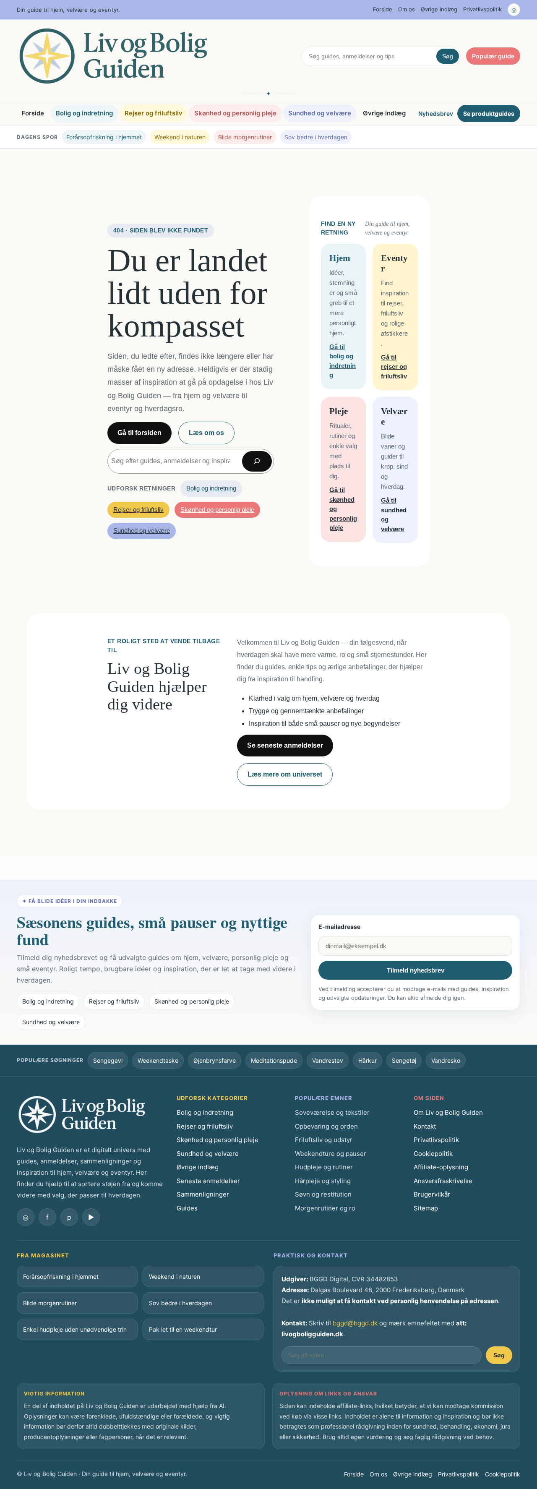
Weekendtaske (158, 1060)
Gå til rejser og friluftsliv (394, 367)
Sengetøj (404, 1060)
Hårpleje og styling (323, 1181)
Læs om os (206, 432)
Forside (382, 9)
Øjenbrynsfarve (214, 1060)
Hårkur (367, 1060)
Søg (447, 56)
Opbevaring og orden (326, 1126)
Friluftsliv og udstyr (323, 1140)
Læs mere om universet (285, 774)
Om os (406, 9)
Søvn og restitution (323, 1194)
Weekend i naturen (180, 137)
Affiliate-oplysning (441, 1167)
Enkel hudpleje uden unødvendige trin (75, 1329)
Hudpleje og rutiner (324, 1167)
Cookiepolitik (433, 1154)
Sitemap (426, 1208)
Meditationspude (274, 1060)
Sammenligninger (203, 1194)
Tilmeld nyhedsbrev (415, 970)
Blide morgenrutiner (245, 137)
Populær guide (493, 56)
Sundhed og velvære (319, 113)
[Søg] (257, 461)
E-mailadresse (339, 926)
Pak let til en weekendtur (183, 1329)
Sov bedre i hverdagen (315, 137)
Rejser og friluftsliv (153, 113)
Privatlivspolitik (482, 9)
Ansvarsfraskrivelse (443, 1181)
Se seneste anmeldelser (285, 745)
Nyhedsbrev (435, 113)
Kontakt (425, 1126)
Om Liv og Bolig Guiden (448, 1112)
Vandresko (445, 1060)
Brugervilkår (432, 1194)
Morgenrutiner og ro (325, 1208)
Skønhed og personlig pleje (235, 113)
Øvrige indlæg (439, 9)
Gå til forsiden (139, 432)
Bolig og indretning (84, 113)
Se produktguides (488, 113)
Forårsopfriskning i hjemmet (104, 137)
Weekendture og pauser (330, 1154)
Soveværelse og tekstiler (332, 1112)
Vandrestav (327, 1060)
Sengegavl (108, 1060)
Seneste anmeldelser (208, 1181)
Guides (187, 1208)
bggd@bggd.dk (355, 1323)
